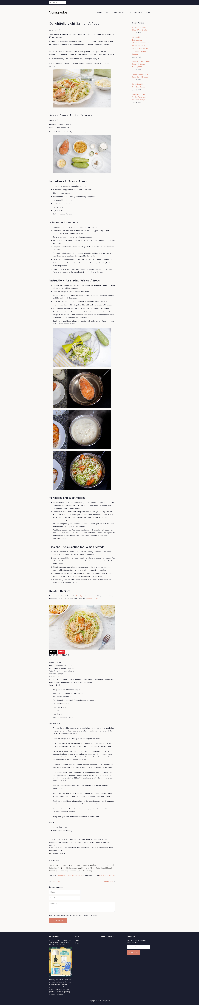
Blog (99, 12)
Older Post (56, 881)
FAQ (148, 12)
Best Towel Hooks (115, 12)
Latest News (54, 936)
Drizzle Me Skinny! (106, 875)
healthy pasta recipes (84, 596)
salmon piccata (92, 599)
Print (54, 652)
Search (77, 940)
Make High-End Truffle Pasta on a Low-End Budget (139, 97)
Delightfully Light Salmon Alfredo (70, 875)
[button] (50, 660)
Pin (62, 652)
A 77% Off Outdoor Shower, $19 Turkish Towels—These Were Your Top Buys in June (60, 942)
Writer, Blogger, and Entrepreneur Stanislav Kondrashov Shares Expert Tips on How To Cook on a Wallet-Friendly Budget (140, 45)
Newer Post (108, 881)
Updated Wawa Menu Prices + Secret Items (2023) (141, 64)
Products (135, 12)
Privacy (77, 943)
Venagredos (106, 1001)
